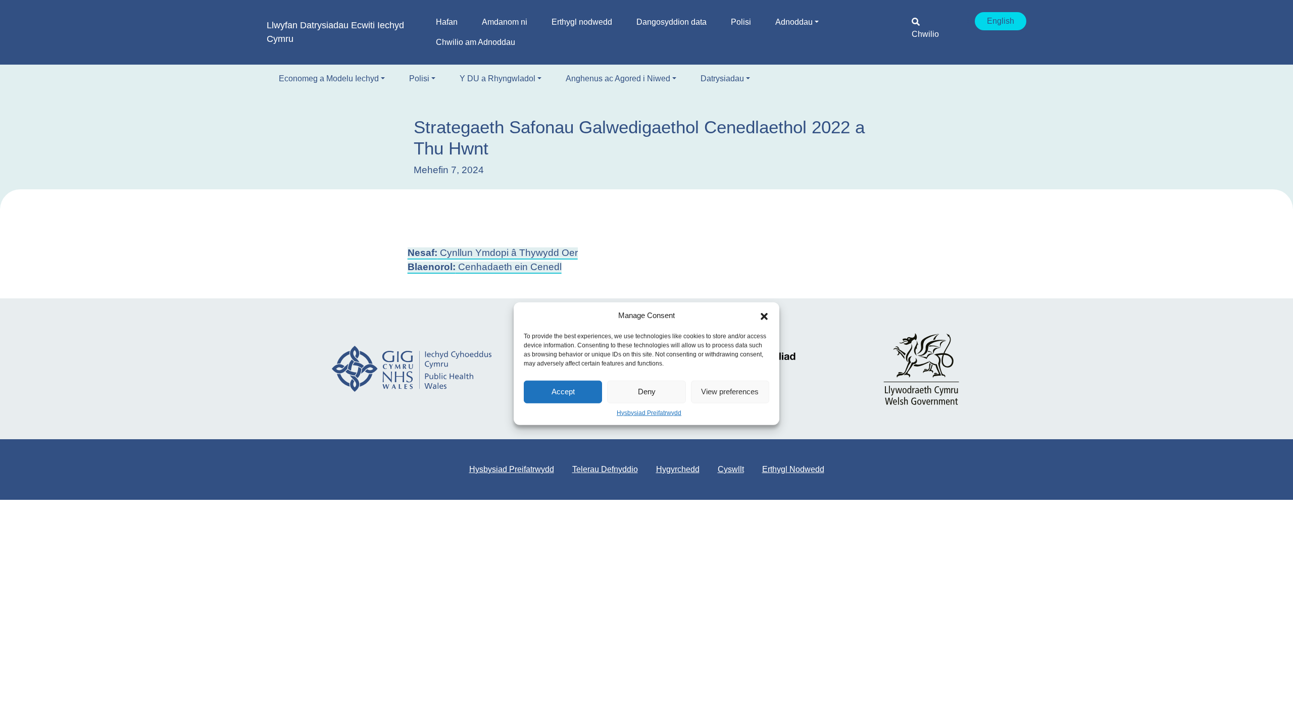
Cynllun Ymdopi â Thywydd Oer (493, 252)
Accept (563, 391)
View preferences (730, 391)
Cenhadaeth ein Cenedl (485, 267)
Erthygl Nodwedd (793, 469)
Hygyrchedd (678, 469)
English (1000, 21)
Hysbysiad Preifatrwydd (649, 412)
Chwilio (925, 34)
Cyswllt (731, 469)
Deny (647, 391)
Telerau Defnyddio (605, 469)
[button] (764, 315)
